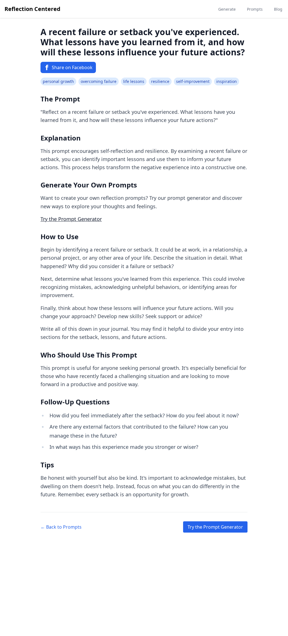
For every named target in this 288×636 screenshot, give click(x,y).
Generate (227, 9)
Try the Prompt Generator (71, 219)
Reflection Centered (32, 9)
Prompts (255, 9)
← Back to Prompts (61, 527)
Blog (278, 9)
